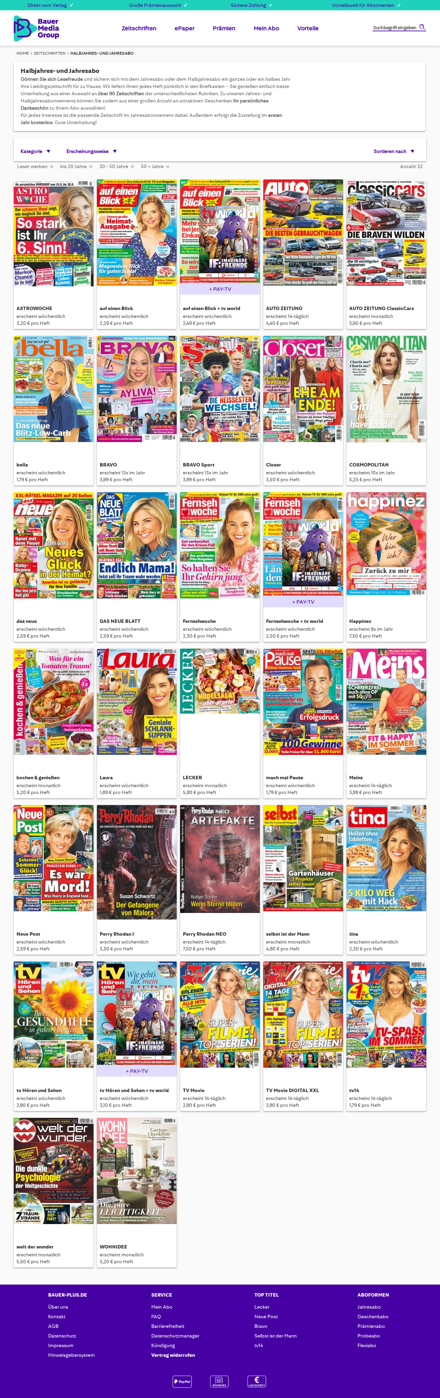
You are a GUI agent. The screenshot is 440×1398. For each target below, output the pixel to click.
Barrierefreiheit (167, 1326)
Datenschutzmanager (175, 1336)
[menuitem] (139, 30)
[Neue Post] (54, 862)
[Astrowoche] (54, 236)
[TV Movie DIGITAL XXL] (303, 1018)
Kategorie (31, 151)
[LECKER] (220, 706)
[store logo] (25, 28)
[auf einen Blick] (137, 236)
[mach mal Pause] (303, 706)
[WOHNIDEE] (137, 1175)
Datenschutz (62, 1336)
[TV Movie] (220, 1018)
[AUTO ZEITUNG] (303, 236)
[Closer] (303, 393)
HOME (22, 53)
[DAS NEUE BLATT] (137, 549)
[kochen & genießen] (54, 706)
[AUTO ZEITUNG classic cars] (386, 236)
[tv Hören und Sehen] (54, 1018)
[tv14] (386, 1018)
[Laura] (137, 706)
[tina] (386, 862)
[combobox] (399, 28)
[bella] (54, 393)
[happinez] (386, 549)
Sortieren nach (390, 151)
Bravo (260, 1326)
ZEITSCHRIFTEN (50, 53)
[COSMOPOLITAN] (386, 393)
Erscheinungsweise (87, 151)
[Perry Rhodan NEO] (220, 862)
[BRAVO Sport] (220, 393)
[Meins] (386, 706)
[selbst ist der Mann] (303, 862)
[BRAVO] (137, 393)
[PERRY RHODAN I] (137, 862)
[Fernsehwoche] (220, 549)
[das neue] (54, 549)
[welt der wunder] (54, 1175)
